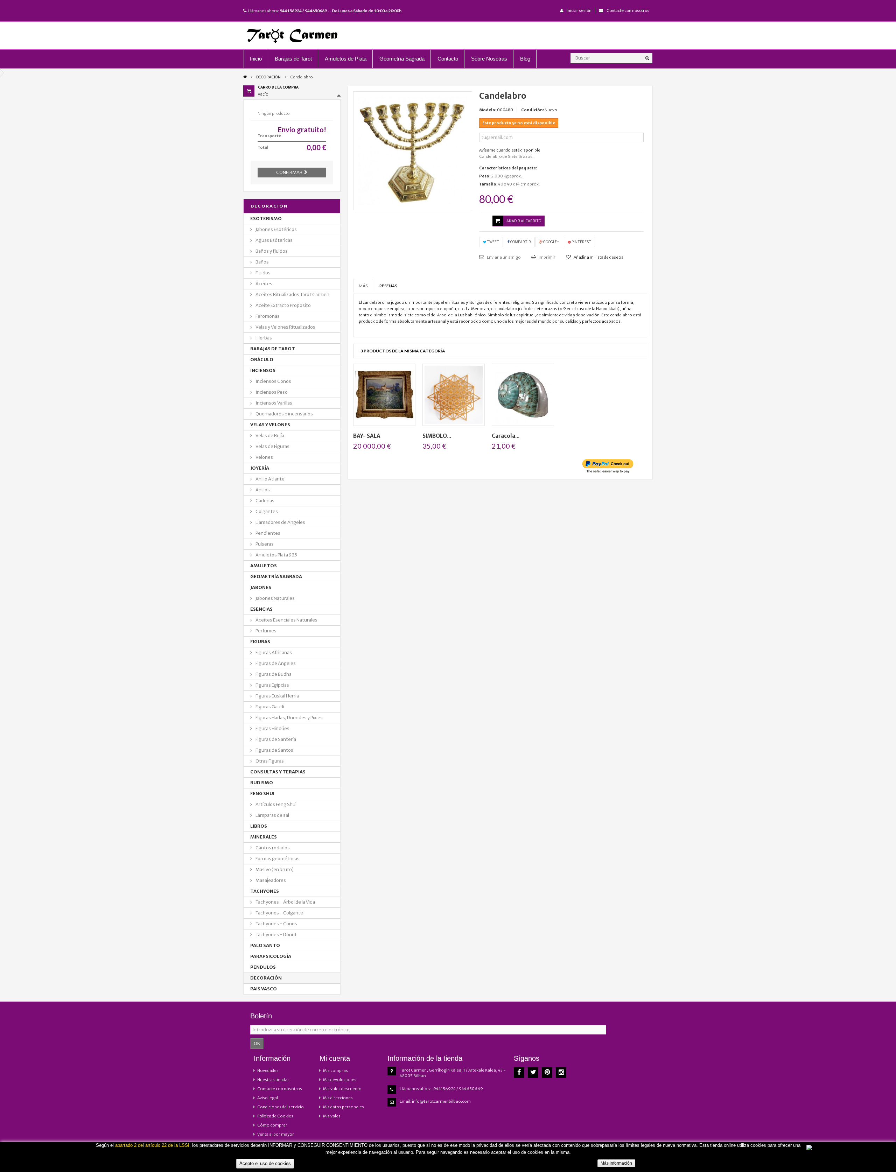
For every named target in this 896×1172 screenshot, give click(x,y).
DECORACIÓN (268, 77)
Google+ (550, 242)
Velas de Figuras (272, 446)
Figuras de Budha (273, 674)
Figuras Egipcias (272, 685)
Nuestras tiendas (273, 1079)
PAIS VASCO (263, 989)
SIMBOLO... (436, 436)
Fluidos (263, 273)
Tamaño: (488, 184)
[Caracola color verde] (523, 395)
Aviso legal (267, 1097)
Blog (525, 59)
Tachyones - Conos (276, 924)
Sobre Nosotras (489, 59)
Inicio (256, 59)
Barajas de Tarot (293, 59)
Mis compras (335, 1070)
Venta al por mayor (275, 1134)
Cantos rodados (272, 848)
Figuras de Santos (274, 750)
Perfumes (265, 631)
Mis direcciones (338, 1097)
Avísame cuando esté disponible (509, 150)
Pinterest (581, 242)
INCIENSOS (262, 370)
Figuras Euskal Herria (277, 696)
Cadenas (264, 501)
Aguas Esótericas (274, 240)
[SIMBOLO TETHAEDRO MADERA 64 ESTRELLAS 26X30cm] (453, 395)
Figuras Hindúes (272, 728)
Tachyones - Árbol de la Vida (285, 902)
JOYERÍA (259, 468)
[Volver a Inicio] (245, 76)
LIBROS (258, 826)
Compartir (520, 242)
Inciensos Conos (273, 381)
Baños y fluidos (271, 251)
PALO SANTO (265, 945)
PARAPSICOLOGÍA (270, 956)
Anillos (262, 490)
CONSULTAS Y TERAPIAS (278, 772)
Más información (616, 1163)
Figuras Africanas (273, 652)
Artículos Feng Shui (275, 804)
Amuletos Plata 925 (276, 555)
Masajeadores (270, 880)
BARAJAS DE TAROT (272, 349)
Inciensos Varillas (273, 403)
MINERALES (263, 837)
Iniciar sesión (579, 10)
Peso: (484, 176)
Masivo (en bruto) (274, 869)
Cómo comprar (272, 1125)
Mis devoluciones (339, 1079)
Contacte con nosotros (628, 10)
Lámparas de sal (272, 815)
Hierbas (263, 338)
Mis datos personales (343, 1106)
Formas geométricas (277, 859)
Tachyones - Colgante (279, 913)
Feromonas (267, 316)
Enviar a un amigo (503, 257)
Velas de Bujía (269, 435)
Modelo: (487, 109)
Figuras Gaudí (269, 707)
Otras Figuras (269, 761)
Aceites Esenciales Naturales (286, 620)
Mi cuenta (335, 1058)
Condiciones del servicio (280, 1106)
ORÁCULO (261, 360)
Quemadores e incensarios (284, 414)
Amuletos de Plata (345, 59)
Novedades (268, 1070)
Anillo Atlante (270, 479)
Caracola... (505, 436)
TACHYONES (264, 891)
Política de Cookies (275, 1116)
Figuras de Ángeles (275, 663)
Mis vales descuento (342, 1088)
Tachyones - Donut (276, 935)
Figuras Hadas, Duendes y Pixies (289, 718)
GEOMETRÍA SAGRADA (276, 577)
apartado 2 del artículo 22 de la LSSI (152, 1145)
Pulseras (264, 544)
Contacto (448, 59)
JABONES (260, 587)
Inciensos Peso (271, 392)
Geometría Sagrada (402, 59)
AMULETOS (263, 566)
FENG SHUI (262, 793)
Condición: (532, 109)
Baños (262, 262)
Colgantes (266, 511)
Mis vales (332, 1116)
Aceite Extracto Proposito (283, 305)
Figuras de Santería (275, 739)
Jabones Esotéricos (276, 229)
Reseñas (388, 285)
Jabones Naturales (275, 598)
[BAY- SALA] (384, 395)
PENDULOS (263, 967)
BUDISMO (261, 783)
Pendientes (267, 533)
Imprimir (546, 257)
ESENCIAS (261, 609)
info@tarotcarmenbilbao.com (441, 1101)
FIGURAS (260, 642)
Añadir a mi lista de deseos (598, 257)
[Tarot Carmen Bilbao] (292, 35)
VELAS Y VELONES (270, 425)
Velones (264, 457)
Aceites (263, 284)
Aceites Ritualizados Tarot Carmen (292, 294)
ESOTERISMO (266, 219)
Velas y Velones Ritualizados (285, 327)
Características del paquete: (508, 168)
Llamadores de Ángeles (280, 522)
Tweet (492, 242)
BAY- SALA (366, 436)
